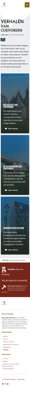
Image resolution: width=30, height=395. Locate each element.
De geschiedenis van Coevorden (12, 167)
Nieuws (5, 361)
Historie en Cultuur (8, 342)
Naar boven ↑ (21, 379)
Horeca (5, 339)
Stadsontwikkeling (8, 369)
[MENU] (27, 4)
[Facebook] (3, 384)
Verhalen (6, 350)
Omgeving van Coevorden (11, 344)
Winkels (5, 336)
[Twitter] (5, 384)
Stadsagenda (7, 347)
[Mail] (7, 384)
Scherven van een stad (13, 228)
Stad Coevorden (11, 379)
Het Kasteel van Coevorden (10, 105)
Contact (5, 358)
